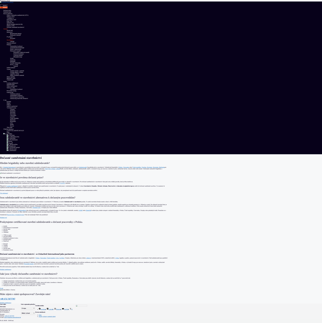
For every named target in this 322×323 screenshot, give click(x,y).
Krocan (12, 126)
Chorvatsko (13, 115)
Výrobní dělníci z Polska (16, 72)
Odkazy (9, 104)
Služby (5, 81)
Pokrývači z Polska (50, 168)
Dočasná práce (7, 10)
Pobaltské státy (37, 207)
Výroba (9, 69)
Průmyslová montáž (15, 51)
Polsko (12, 124)
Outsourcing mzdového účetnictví (19, 98)
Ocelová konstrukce (18, 54)
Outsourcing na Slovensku (17, 97)
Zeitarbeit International (9, 167)
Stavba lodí (10, 30)
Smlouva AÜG (11, 16)
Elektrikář (12, 61)
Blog (8, 132)
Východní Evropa (11, 108)
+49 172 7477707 (7, 299)
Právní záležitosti (7, 13)
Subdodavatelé (7, 12)
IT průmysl (10, 37)
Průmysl (9, 44)
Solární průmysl (11, 67)
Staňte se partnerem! (12, 106)
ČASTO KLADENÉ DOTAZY (15, 130)
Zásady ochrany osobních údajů (47, 316)
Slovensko (13, 114)
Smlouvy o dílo (11, 87)
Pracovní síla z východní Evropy (15, 214)
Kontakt (9, 101)
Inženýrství (10, 32)
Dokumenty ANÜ (11, 19)
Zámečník (12, 60)
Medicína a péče (11, 78)
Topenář (15, 66)
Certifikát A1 (10, 18)
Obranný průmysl (11, 43)
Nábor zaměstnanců (12, 86)
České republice (51, 258)
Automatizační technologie (17, 47)
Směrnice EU (10, 22)
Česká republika (14, 118)
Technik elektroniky (15, 63)
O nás (4, 100)
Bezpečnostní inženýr (15, 33)
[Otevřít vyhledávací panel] (1, 4)
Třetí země (9, 127)
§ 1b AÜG (62, 183)
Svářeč (12, 58)
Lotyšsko (12, 117)
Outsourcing (10, 92)
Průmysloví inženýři (15, 35)
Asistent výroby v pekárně (17, 71)
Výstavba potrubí (18, 55)
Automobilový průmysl (16, 46)
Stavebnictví (10, 40)
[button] (28, 308)
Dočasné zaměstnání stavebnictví (15, 27)
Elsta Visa (9, 21)
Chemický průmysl (15, 94)
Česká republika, (136, 167)
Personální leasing (11, 90)
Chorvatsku (43, 258)
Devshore (12, 38)
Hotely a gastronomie (15, 49)
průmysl (88, 258)
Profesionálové (22, 210)
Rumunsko (13, 121)
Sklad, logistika (11, 77)
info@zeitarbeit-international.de (12, 317)
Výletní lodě (10, 80)
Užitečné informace (8, 129)
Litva (11, 123)
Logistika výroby (14, 74)
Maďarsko (13, 120)
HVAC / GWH (14, 64)
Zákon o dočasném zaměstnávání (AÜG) (17, 15)
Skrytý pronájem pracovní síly (15, 24)
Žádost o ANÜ (11, 25)
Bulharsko (13, 111)
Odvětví (5, 29)
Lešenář (12, 41)
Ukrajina (12, 109)
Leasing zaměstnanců (12, 83)
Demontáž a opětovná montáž (21, 52)
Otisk (40, 315)
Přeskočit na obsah (5, 0)
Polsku (37, 258)
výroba (117, 258)
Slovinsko (12, 112)
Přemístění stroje (17, 57)
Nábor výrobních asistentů (17, 75)
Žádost (8, 103)
